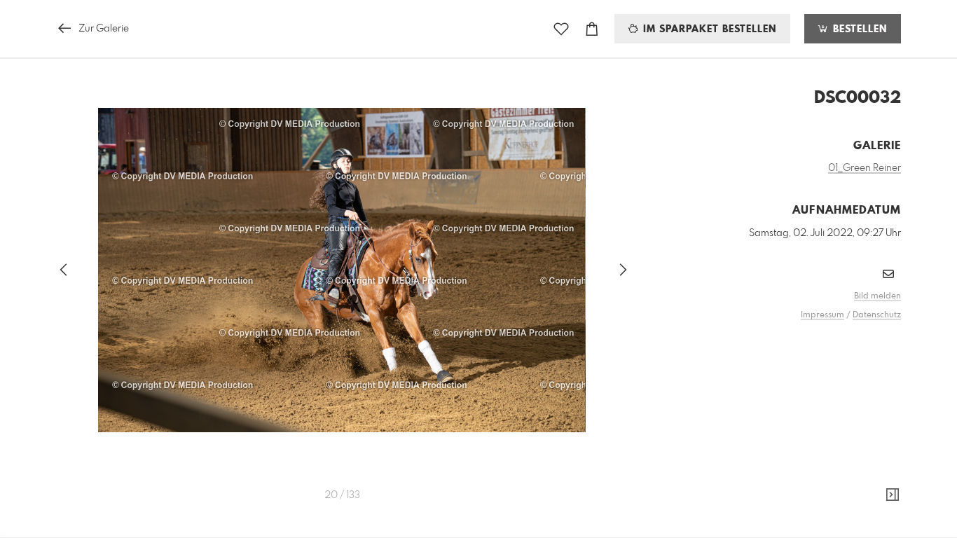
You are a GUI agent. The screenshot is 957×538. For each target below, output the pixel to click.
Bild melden (877, 296)
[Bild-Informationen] (892, 495)
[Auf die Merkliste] (561, 29)
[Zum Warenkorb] (592, 29)
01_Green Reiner (864, 168)
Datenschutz (877, 315)
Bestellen (858, 29)
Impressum (822, 315)
